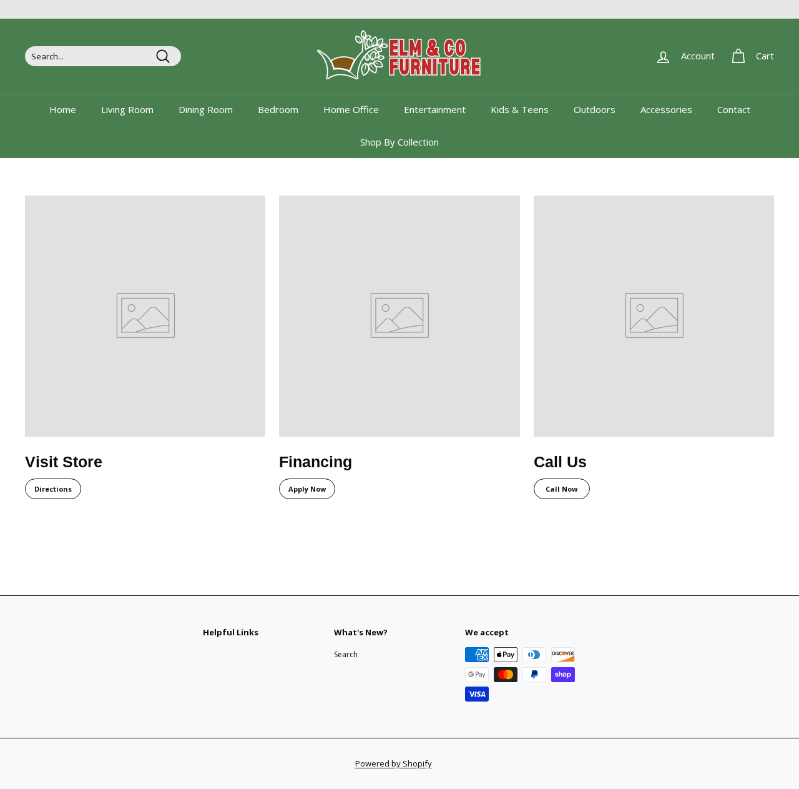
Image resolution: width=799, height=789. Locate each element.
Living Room (127, 109)
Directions (53, 489)
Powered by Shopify (393, 763)
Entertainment (435, 109)
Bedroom (278, 109)
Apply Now (307, 489)
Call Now (561, 489)
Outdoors (594, 109)
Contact (733, 109)
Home (62, 109)
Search (346, 654)
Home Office (351, 109)
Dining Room (206, 109)
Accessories (666, 109)
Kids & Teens (520, 109)
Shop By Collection (399, 142)
